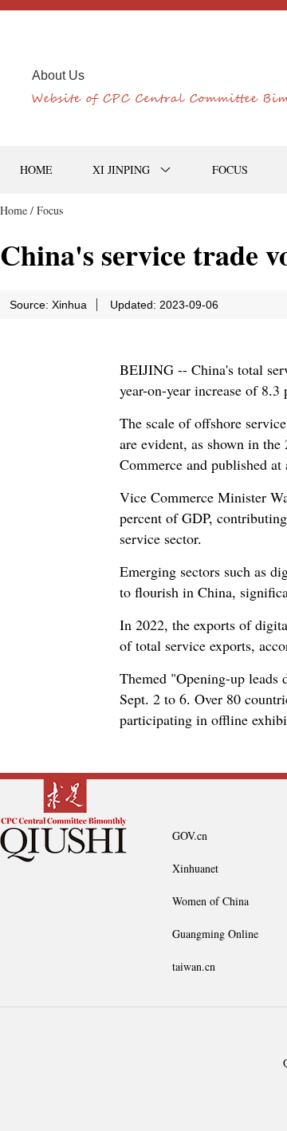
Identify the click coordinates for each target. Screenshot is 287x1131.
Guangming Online (215, 933)
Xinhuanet (195, 868)
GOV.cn (189, 835)
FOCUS (230, 169)
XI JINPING (121, 169)
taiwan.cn (193, 966)
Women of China (210, 900)
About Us (58, 75)
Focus (50, 210)
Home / (16, 210)
